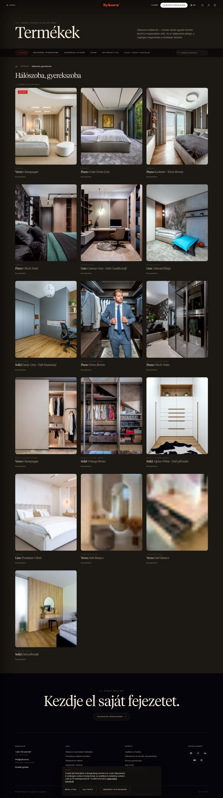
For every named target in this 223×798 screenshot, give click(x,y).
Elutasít (88, 789)
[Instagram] (198, 753)
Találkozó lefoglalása (174, 5)
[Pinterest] (201, 760)
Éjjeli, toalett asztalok (137, 52)
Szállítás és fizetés (133, 752)
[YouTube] (194, 760)
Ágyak (94, 52)
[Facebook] (191, 753)
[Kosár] (215, 5)
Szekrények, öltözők (74, 52)
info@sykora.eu (22, 759)
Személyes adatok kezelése (78, 756)
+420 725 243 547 (23, 752)
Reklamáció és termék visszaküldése (141, 756)
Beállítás (71, 789)
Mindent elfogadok (115, 789)
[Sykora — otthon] (111, 5)
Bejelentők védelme (74, 765)
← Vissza (22, 53)
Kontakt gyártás (22, 767)
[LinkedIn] (205, 753)
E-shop (155, 5)
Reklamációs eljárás (74, 760)
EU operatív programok (38, 792)
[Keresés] (202, 5)
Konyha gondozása (133, 760)
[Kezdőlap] (16, 66)
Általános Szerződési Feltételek (79, 752)
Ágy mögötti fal (110, 52)
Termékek (24, 66)
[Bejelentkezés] (209, 5)
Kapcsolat (129, 765)
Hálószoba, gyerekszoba (45, 52)
